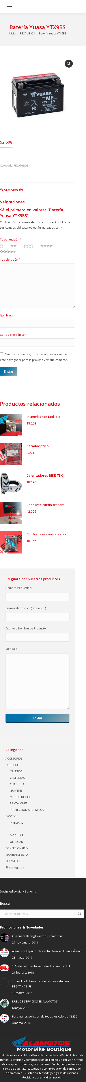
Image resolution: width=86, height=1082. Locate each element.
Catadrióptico (37, 446)
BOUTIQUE (12, 765)
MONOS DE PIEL (20, 797)
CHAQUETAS (18, 784)
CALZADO (16, 771)
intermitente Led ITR (43, 416)
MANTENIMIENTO (17, 855)
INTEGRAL (16, 822)
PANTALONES (19, 803)
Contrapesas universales (46, 534)
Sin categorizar (16, 867)
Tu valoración (10, 259)
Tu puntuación (10, 239)
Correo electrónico (13, 335)
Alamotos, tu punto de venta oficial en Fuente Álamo (47, 951)
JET (12, 829)
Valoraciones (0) (11, 189)
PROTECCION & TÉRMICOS (27, 810)
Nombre (6, 315)
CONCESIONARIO (17, 848)
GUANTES (16, 790)
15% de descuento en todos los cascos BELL (41, 966)
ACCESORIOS (14, 758)
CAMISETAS (17, 778)
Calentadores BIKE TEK (44, 475)
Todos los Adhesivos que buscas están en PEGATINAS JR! (40, 983)
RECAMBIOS (21, 165)
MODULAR (16, 835)
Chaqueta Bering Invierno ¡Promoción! (37, 936)
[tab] (37, 187)
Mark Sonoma (26, 891)
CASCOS (11, 816)
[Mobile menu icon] (9, 6)
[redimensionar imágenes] (4, 937)
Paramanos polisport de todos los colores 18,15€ (44, 1016)
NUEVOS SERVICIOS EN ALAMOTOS (35, 1001)
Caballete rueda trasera (45, 504)
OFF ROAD (16, 842)
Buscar (79, 914)
